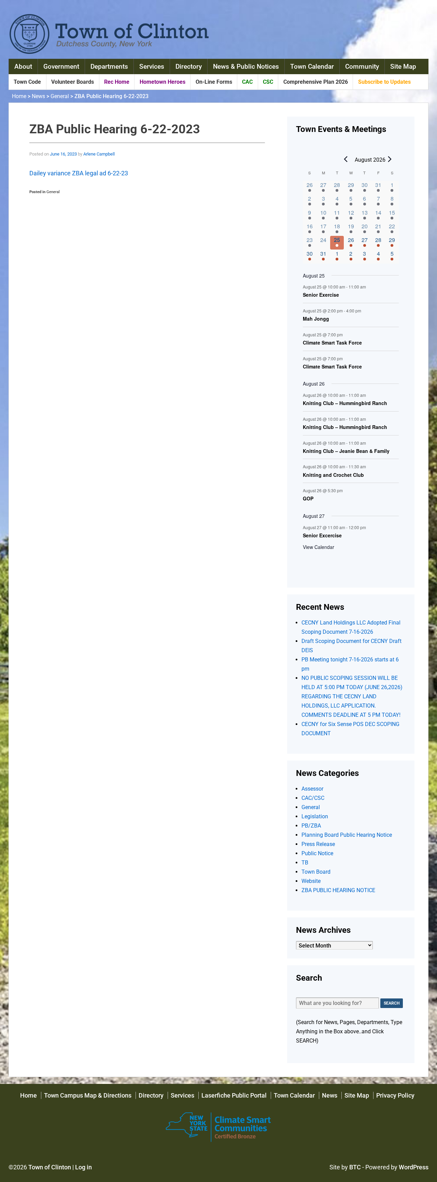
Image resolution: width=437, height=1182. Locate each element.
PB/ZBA (311, 825)
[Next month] (389, 159)
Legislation (314, 816)
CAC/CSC (312, 798)
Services (151, 66)
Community (362, 66)
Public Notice (317, 853)
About (23, 66)
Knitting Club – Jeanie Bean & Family (346, 451)
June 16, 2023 (63, 154)
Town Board (315, 872)
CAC (247, 82)
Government (61, 66)
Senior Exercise (321, 295)
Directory (188, 66)
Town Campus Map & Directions (87, 1095)
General (60, 96)
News (38, 96)
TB (304, 862)
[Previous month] (345, 159)
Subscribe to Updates (384, 82)
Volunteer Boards (72, 82)
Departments (109, 66)
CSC (268, 82)
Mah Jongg (316, 319)
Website (311, 881)
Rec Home (116, 82)
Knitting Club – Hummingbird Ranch (345, 403)
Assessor (312, 788)
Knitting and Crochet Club (333, 475)
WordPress (413, 1167)
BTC (355, 1167)
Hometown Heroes (162, 82)
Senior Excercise (322, 536)
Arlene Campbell (99, 154)
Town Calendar (312, 66)
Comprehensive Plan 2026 (315, 82)
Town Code (27, 82)
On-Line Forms (214, 82)
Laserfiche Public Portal (234, 1095)
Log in (83, 1167)
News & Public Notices (246, 66)
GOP (308, 499)
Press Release (318, 844)
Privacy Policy (395, 1095)
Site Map (403, 66)
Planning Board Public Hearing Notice (346, 835)
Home (19, 96)
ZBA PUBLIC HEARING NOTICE (338, 890)
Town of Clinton (49, 1167)
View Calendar (318, 546)
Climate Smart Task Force (332, 343)
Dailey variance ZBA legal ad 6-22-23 (78, 173)
